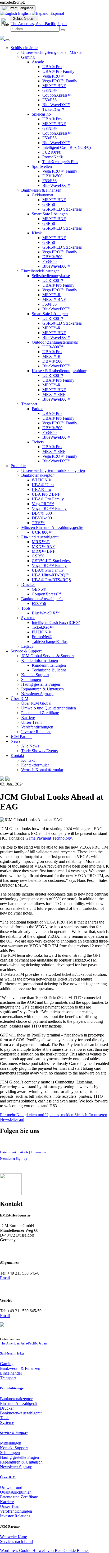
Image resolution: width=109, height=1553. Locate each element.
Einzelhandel (11, 1373)
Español (56, 13)
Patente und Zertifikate (19, 1497)
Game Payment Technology (48, 838)
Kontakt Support (14, 1448)
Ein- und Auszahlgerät (18, 1403)
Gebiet (23, 19)
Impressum (38, 1152)
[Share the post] (2, 779)
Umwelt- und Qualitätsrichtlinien (15, 1489)
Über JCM (8, 1477)
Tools (4, 1417)
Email (5, 1278)
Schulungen (10, 1452)
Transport (8, 1378)
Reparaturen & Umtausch (21, 1462)
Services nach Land (16, 1541)
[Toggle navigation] (7, 40)
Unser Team (10, 1506)
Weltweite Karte (13, 1537)
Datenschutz (9, 1152)
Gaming (6, 1363)
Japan (62, 23)
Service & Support (14, 1433)
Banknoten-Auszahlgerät (21, 1413)
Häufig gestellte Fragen (19, 1457)
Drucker (7, 1408)
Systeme (7, 1422)
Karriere (7, 1501)
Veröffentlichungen (16, 1511)
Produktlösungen (12, 1388)
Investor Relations (15, 1516)
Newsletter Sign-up (13, 1159)
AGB (24, 1152)
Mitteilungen (10, 1443)
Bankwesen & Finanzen (20, 1368)
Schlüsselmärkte (12, 1353)
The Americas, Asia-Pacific (33, 23)
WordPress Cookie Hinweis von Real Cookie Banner (44, 1550)
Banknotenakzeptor (16, 1398)
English (24, 13)
